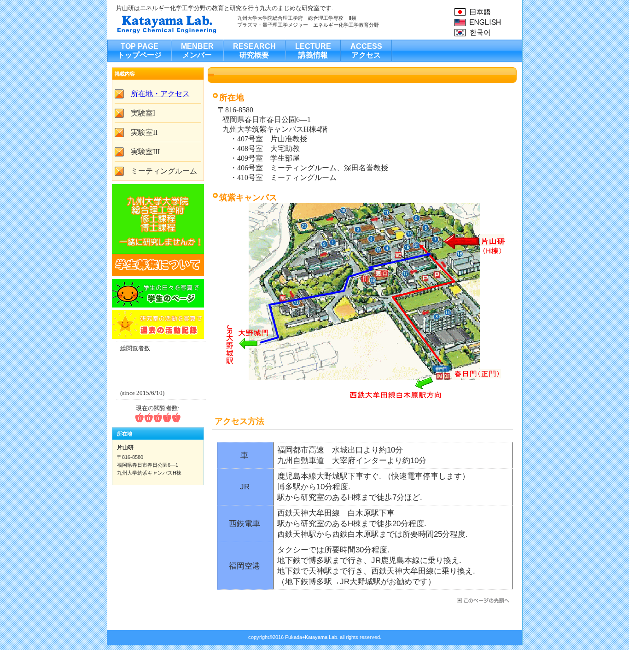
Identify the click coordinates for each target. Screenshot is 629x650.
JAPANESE (487, 11)
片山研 (208, 23)
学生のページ (158, 293)
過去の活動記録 (158, 324)
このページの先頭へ (482, 600)
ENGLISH (487, 22)
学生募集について (158, 230)
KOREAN (487, 32)
